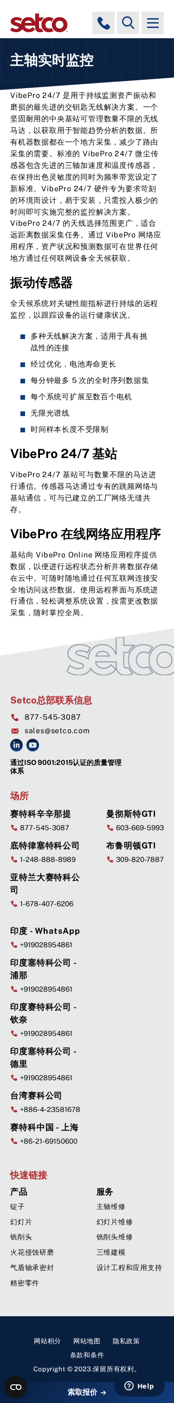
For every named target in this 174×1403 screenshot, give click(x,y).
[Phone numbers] (103, 23)
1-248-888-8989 (47, 859)
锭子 (17, 1206)
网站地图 (87, 1341)
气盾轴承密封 (32, 1267)
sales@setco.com (57, 730)
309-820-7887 (139, 859)
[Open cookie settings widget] (16, 1387)
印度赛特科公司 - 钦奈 (43, 1013)
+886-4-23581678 (49, 1109)
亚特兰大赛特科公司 (45, 883)
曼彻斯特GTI (131, 814)
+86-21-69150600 (47, 1141)
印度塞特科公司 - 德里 (43, 1057)
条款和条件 (87, 1355)
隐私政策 (126, 1341)
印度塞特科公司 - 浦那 (43, 969)
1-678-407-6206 (45, 904)
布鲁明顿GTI (131, 845)
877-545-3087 (53, 717)
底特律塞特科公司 (45, 845)
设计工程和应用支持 (129, 1267)
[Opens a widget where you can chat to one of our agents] (139, 1386)
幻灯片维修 (115, 1222)
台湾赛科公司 (36, 1095)
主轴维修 (111, 1206)
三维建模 (111, 1252)
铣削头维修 (115, 1237)
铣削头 (21, 1237)
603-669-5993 (139, 828)
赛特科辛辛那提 (40, 814)
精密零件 (24, 1283)
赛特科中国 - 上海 (44, 1127)
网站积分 (47, 1341)
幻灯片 (21, 1222)
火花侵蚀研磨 (32, 1252)
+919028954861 (45, 945)
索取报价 (83, 1392)
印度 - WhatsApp (45, 931)
